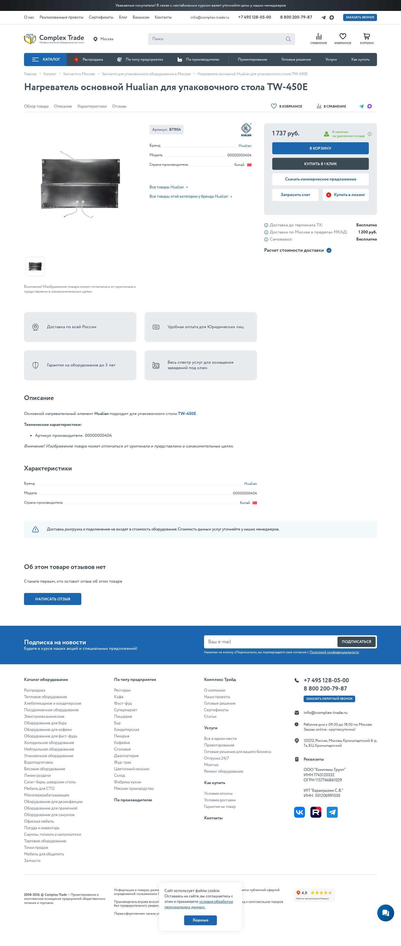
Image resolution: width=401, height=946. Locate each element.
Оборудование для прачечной (50, 808)
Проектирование (252, 59)
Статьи (210, 717)
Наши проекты (217, 697)
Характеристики (92, 106)
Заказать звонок (360, 17)
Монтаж (211, 765)
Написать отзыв (52, 599)
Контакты (213, 818)
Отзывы (119, 106)
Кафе (119, 697)
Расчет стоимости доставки (294, 250)
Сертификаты (216, 710)
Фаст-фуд (123, 704)
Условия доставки (220, 800)
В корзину (320, 148)
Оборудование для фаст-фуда (50, 736)
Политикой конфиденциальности (334, 652)
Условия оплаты (218, 794)
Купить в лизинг (349, 195)
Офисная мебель (39, 822)
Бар (117, 723)
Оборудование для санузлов (49, 815)
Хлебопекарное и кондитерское (52, 704)
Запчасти (32, 861)
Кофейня (122, 743)
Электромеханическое (44, 717)
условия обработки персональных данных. (198, 904)
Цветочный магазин (131, 769)
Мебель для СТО (39, 789)
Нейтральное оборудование (49, 749)
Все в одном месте (220, 739)
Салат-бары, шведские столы (50, 782)
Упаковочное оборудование (48, 756)
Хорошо (200, 920)
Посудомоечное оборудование (51, 710)
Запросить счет (295, 195)
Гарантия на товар (220, 807)
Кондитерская (126, 730)
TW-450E (187, 414)
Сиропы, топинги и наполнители (52, 835)
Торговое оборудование (45, 841)
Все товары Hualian (166, 187)
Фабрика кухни (127, 782)
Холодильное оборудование (49, 743)
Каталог (51, 59)
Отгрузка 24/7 (216, 758)
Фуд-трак (122, 763)
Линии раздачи (37, 776)
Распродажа (93, 59)
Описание (63, 106)
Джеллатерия (126, 756)
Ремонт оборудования (223, 772)
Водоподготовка (38, 763)
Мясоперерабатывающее (46, 795)
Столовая (122, 749)
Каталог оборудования (46, 680)
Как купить (360, 59)
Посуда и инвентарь (41, 828)
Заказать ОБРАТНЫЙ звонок (329, 699)
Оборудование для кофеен (48, 730)
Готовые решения (296, 59)
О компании (214, 690)
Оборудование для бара (45, 723)
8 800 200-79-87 (296, 17)
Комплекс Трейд (220, 680)
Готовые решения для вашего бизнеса (237, 752)
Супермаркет (125, 710)
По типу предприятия (144, 59)
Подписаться (356, 642)
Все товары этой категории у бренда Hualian (188, 197)
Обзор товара (36, 106)
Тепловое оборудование (45, 697)
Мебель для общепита (44, 854)
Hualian (245, 146)
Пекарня (121, 736)
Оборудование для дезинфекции (53, 802)
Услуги (331, 59)
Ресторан (122, 690)
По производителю (202, 59)
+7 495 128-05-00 (254, 17)
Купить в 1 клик (320, 164)
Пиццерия (123, 717)
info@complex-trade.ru (209, 17)
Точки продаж (36, 848)
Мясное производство (134, 789)
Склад (119, 776)
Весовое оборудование (44, 769)
